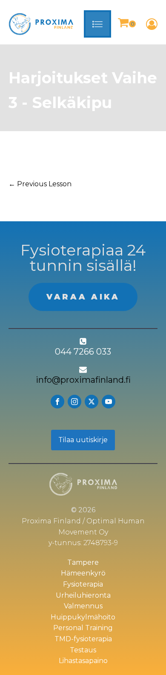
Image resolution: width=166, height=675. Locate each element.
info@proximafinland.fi (83, 380)
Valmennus (83, 606)
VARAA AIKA (83, 297)
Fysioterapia (83, 584)
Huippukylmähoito (83, 617)
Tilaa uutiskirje (83, 440)
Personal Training (83, 628)
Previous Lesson (40, 184)
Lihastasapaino (83, 661)
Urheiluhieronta (83, 595)
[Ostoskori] (126, 24)
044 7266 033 (83, 351)
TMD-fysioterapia (83, 639)
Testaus (83, 650)
